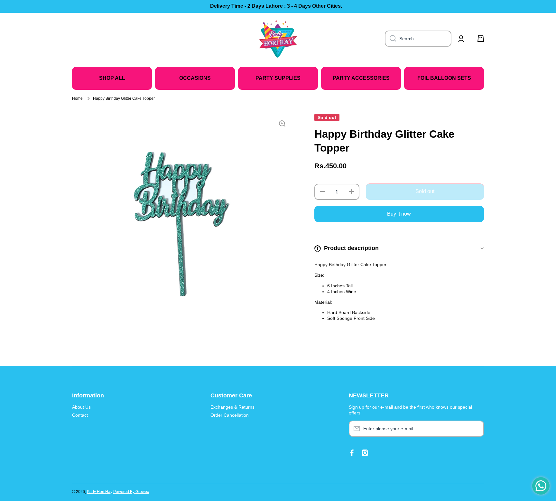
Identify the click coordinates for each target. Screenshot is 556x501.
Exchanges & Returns (232, 407)
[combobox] (418, 39)
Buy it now (399, 214)
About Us (81, 407)
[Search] (390, 39)
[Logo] (278, 38)
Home (77, 98)
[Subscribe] (476, 429)
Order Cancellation (229, 415)
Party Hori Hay (99, 491)
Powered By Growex (131, 491)
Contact (80, 415)
